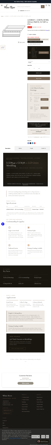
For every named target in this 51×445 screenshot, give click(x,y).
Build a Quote (44, 52)
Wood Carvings (24, 404)
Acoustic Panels (24, 406)
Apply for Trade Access (17, 348)
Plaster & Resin (24, 409)
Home (2, 16)
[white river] (10, 6)
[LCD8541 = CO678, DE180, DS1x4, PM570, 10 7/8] (3, 47)
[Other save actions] (38, 436)
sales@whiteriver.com (6, 403)
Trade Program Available (35, 44)
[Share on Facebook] (28, 143)
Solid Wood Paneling (25, 411)
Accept (43, 436)
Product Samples (40, 406)
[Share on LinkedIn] (32, 143)
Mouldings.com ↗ (7, 413)
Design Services (39, 397)
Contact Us (43, 148)
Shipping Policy (5, 427)
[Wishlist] (46, 5)
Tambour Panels (25, 397)
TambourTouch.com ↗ (8, 410)
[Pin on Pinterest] (34, 143)
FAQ (3, 423)
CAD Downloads (40, 404)
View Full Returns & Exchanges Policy (38, 133)
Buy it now (38, 78)
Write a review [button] (25, 383)
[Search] (42, 6)
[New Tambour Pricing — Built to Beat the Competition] (25, 1)
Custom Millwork (40, 402)
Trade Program (39, 399)
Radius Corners (25, 399)
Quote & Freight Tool (40, 409)
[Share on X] (30, 143)
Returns (20, 148)
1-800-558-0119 (36, 137)
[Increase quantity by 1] (39, 68)
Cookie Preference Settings (14, 438)
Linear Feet (29, 65)
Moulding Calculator (34, 39)
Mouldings (24, 402)
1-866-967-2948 (34, 57)
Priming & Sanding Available (36, 41)
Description (7, 148)
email (41, 137)
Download (44, 99)
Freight (31, 148)
